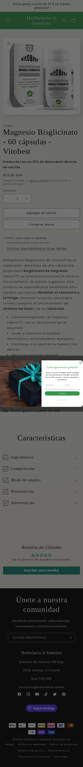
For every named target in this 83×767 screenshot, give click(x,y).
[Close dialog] (80, 362)
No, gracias (62, 399)
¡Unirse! (62, 393)
